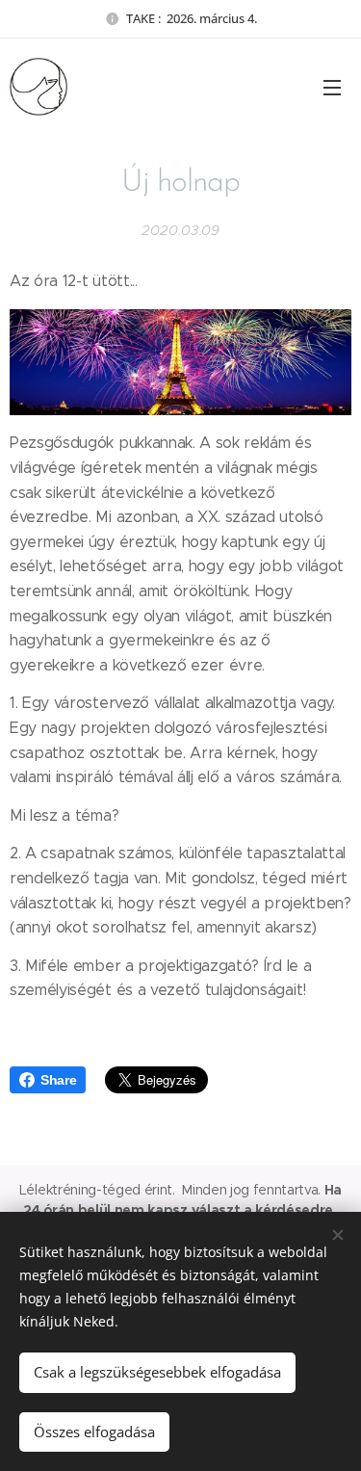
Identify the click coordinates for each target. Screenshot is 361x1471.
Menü (332, 86)
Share (58, 1080)
